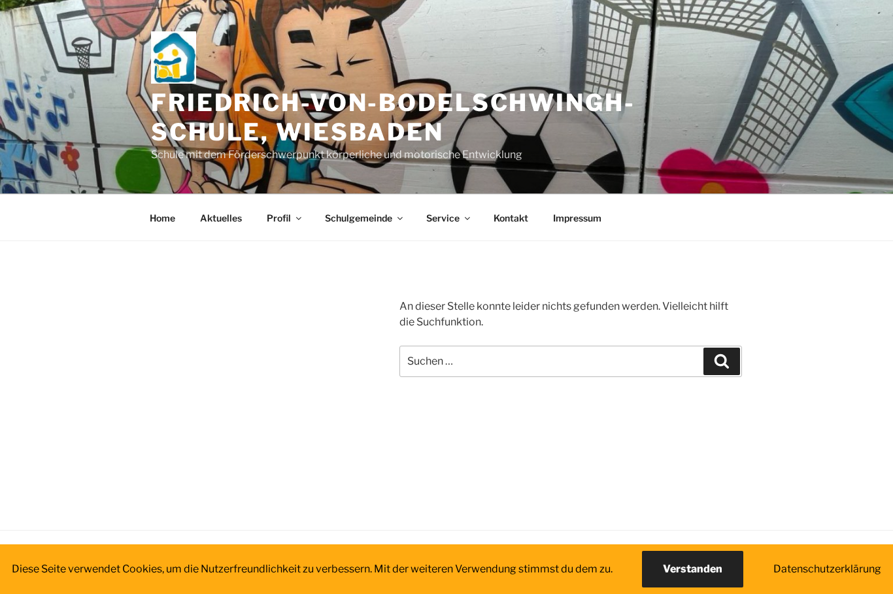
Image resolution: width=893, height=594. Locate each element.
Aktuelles (221, 217)
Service (443, 217)
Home (162, 217)
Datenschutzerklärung (827, 569)
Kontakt (511, 217)
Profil (279, 217)
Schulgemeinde (358, 217)
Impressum (577, 217)
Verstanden (692, 569)
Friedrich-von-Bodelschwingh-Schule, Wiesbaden (393, 117)
